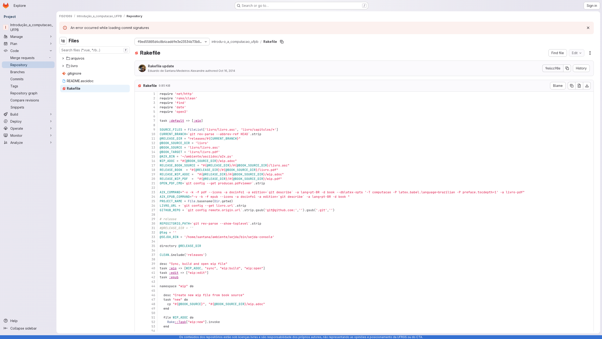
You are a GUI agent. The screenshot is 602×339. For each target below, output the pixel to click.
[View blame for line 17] (139, 165)
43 (153, 282)
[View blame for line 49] (139, 308)
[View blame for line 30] (139, 223)
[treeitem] (95, 58)
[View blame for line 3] (139, 103)
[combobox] (94, 50)
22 (153, 188)
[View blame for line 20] (139, 179)
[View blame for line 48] (139, 304)
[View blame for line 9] (139, 129)
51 (153, 317)
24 (153, 197)
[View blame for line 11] (139, 138)
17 (153, 165)
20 (153, 179)
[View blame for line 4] (139, 107)
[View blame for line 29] (139, 219)
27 (153, 210)
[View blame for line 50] (139, 313)
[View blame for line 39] (139, 264)
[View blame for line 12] (139, 143)
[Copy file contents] (571, 85)
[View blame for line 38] (139, 259)
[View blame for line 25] (139, 201)
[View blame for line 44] (139, 286)
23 (153, 192)
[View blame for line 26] (139, 205)
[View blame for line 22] (139, 188)
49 (153, 309)
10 (153, 134)
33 (153, 237)
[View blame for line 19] (139, 174)
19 (153, 174)
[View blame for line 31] (139, 228)
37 (153, 255)
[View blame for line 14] (139, 152)
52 (153, 322)
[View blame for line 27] (139, 210)
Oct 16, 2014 (226, 71)
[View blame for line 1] (139, 94)
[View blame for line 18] (139, 170)
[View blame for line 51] (139, 317)
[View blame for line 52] (139, 322)
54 (153, 331)
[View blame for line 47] (139, 299)
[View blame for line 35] (139, 246)
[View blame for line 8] (139, 125)
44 (153, 286)
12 (153, 143)
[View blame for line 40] (139, 268)
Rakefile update (161, 66)
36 (153, 250)
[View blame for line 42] (139, 277)
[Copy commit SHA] (567, 68)
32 (153, 232)
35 (153, 246)
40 (153, 268)
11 (153, 139)
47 (153, 300)
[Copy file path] (281, 41)
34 (153, 241)
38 (153, 259)
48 (153, 304)
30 (153, 224)
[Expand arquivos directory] (63, 58)
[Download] (587, 85)
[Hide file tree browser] (63, 40)
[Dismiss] (588, 28)
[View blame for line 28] (139, 214)
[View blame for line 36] (139, 250)
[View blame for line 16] (139, 161)
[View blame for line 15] (139, 156)
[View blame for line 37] (139, 255)
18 (153, 170)
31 (153, 228)
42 (153, 277)
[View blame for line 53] (139, 326)
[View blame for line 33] (139, 237)
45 (153, 291)
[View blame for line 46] (139, 295)
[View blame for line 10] (139, 134)
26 (153, 206)
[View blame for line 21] (139, 183)
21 (153, 183)
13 (153, 147)
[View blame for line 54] (139, 331)
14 (153, 152)
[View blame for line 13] (139, 147)
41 (153, 273)
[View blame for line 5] (139, 111)
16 (153, 161)
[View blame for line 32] (139, 232)
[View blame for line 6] (139, 116)
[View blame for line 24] (139, 196)
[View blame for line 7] (139, 120)
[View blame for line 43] (139, 281)
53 (153, 326)
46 (153, 295)
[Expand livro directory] (63, 66)
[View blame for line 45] (139, 290)
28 (153, 215)
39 (153, 264)
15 (153, 156)
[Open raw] (579, 85)
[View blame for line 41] (139, 272)
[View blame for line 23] (139, 192)
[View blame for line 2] (139, 98)
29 (153, 219)
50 (153, 313)
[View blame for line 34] (139, 241)
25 (153, 201)
